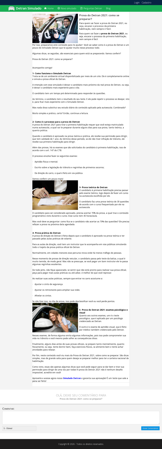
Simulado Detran (72, 378)
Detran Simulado (28, 8)
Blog (108, 8)
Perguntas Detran (92, 8)
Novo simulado (68, 8)
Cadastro (146, 2)
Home (50, 8)
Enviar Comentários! (150, 428)
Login (137, 2)
